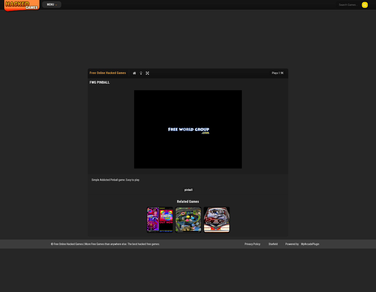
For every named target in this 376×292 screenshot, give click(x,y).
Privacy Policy (252, 244)
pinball (188, 189)
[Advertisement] (188, 39)
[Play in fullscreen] (147, 73)
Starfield (273, 244)
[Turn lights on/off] (140, 73)
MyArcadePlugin (310, 244)
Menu (51, 4)
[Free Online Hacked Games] (22, 11)
